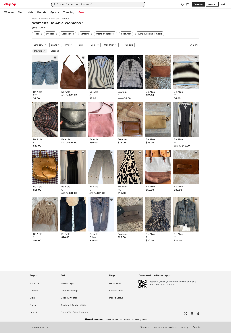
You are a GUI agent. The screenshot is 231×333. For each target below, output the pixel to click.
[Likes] (182, 4)
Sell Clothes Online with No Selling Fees (126, 319)
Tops (36, 34)
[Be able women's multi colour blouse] (45, 119)
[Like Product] (55, 58)
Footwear (126, 34)
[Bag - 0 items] (188, 4)
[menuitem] (9, 12)
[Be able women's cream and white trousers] (101, 167)
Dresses (50, 34)
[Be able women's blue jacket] (186, 214)
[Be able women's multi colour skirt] (186, 72)
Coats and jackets (105, 34)
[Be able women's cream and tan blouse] (45, 214)
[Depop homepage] (10, 4)
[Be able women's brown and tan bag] (73, 72)
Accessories (67, 34)
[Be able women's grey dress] (186, 119)
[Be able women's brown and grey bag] (130, 214)
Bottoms (84, 34)
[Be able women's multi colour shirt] (101, 72)
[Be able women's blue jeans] (101, 214)
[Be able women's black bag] (73, 119)
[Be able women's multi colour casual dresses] (158, 214)
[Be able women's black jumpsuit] (73, 167)
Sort (195, 45)
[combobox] (98, 4)
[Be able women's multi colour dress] (130, 167)
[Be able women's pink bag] (101, 119)
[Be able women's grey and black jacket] (130, 72)
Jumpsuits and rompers (150, 34)
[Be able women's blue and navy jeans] (45, 72)
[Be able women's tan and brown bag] (158, 119)
